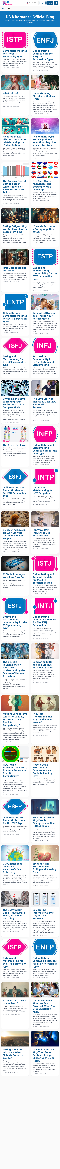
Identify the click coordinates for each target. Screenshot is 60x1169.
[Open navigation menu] (56, 3)
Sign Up (50, 3)
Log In (42, 3)
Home (3, 8)
